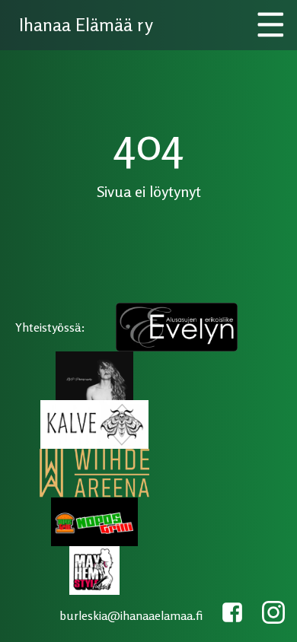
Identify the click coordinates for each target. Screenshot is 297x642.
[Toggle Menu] (271, 25)
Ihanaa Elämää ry (86, 25)
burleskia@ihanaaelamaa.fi (131, 615)
